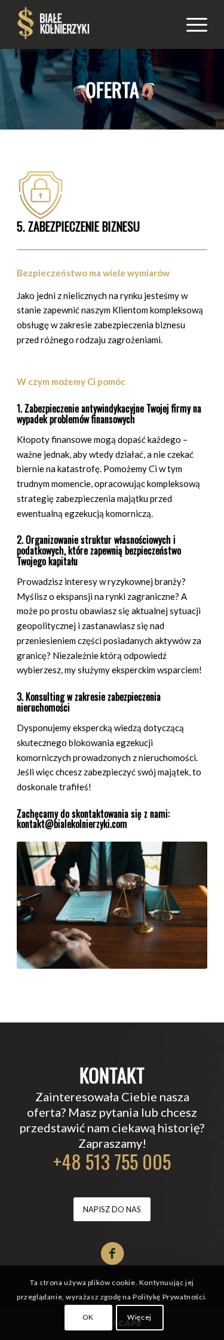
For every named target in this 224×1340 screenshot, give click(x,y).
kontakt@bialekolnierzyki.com (72, 824)
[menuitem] (190, 24)
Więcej (139, 1317)
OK (88, 1317)
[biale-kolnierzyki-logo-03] (93, 24)
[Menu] (190, 24)
